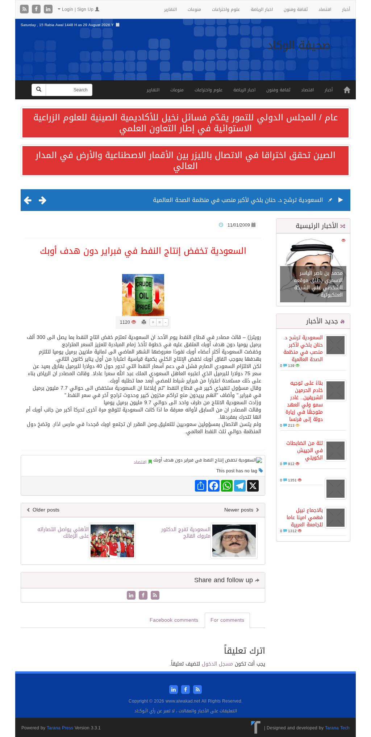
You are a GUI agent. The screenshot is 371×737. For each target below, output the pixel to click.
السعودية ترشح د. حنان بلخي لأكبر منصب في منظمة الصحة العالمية (238, 200)
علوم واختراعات (226, 9)
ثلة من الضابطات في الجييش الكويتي (304, 450)
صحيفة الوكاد (299, 45)
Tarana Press (60, 728)
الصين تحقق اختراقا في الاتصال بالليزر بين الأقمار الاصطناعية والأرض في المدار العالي (185, 160)
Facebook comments (174, 620)
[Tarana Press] (256, 728)
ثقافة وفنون (296, 9)
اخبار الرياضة (262, 9)
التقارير (170, 9)
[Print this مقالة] (144, 322)
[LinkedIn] (48, 10)
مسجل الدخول (217, 664)
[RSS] (25, 10)
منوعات (194, 9)
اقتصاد (324, 9)
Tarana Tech (337, 728)
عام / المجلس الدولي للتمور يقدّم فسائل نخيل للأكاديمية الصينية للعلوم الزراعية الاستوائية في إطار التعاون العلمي (185, 123)
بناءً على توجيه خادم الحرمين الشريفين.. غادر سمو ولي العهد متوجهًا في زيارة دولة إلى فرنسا (304, 401)
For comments (227, 620)
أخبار (346, 9)
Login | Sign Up (78, 9)
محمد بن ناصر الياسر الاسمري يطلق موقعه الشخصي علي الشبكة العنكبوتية (318, 284)
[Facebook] (37, 10)
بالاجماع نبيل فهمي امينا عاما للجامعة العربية (305, 517)
